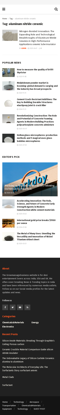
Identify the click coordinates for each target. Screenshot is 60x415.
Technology (19, 402)
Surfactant (7, 385)
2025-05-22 (22, 214)
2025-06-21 (33, 48)
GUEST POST (39, 409)
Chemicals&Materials (13, 322)
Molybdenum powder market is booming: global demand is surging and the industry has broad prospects (37, 86)
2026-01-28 (22, 227)
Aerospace (34, 402)
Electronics (8, 326)
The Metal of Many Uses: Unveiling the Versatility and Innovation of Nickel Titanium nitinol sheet (36, 236)
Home (4, 19)
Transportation (9, 405)
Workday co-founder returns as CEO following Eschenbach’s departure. (29, 187)
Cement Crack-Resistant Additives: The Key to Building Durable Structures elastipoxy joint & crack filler (37, 102)
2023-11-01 (22, 93)
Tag (11, 19)
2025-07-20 (22, 145)
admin (23, 48)
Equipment (7, 409)
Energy (35, 322)
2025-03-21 (22, 244)
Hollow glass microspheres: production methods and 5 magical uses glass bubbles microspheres (37, 138)
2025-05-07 (22, 129)
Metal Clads (8, 377)
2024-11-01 (22, 109)
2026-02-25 (10, 193)
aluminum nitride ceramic (25, 19)
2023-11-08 (22, 77)
